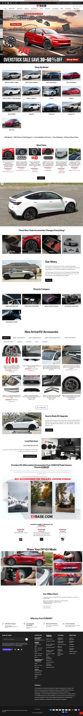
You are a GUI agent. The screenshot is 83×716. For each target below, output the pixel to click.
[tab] (6, 337)
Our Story (51, 261)
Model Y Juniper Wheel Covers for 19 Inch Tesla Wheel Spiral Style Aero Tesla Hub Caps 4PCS (21, 163)
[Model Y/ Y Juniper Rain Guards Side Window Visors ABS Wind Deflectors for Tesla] (11, 384)
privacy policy (19, 645)
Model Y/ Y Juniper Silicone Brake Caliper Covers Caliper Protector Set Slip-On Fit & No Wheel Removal (11, 367)
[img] (41, 525)
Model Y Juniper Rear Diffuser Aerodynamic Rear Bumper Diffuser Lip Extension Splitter (31, 396)
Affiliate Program (73, 651)
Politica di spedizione (60, 650)
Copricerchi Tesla (50, 667)
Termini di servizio (62, 644)
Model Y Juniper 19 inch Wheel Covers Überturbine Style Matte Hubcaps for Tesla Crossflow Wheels (8, 164)
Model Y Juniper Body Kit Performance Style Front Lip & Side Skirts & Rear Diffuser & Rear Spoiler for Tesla (61, 164)
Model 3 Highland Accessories (50, 645)
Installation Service (71, 642)
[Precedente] (7, 53)
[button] (7, 168)
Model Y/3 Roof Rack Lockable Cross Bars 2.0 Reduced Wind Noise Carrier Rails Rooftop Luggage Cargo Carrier (51, 367)
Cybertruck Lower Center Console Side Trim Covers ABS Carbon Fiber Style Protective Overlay (51, 396)
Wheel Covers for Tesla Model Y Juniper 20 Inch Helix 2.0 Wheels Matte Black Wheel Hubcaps (48, 163)
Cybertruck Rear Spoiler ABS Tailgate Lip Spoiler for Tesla (31, 366)
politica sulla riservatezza (60, 642)
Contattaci (71, 644)
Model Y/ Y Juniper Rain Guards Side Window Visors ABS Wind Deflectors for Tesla (11, 396)
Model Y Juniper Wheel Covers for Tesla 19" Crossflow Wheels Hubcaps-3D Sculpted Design (71, 396)
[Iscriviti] (26, 639)
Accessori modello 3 (50, 641)
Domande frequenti (71, 649)
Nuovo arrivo (49, 639)
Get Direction (47, 607)
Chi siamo (71, 646)
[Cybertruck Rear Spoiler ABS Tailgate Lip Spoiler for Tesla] (31, 354)
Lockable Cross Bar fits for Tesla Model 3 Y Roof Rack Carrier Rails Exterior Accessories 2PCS (75, 163)
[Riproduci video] (2, 185)
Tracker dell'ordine (71, 638)
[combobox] (16, 3)
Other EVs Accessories (49, 664)
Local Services (31, 441)
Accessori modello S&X (50, 654)
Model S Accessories (49, 657)
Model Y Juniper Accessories (50, 651)
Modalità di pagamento (60, 638)
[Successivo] (76, 53)
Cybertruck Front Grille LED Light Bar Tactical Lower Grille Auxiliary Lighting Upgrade (71, 367)
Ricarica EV (48, 660)
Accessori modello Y (50, 648)
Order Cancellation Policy (60, 654)
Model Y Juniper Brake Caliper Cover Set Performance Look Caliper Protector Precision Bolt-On (35, 164)
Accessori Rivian (50, 662)
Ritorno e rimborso (60, 647)
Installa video (72, 653)
